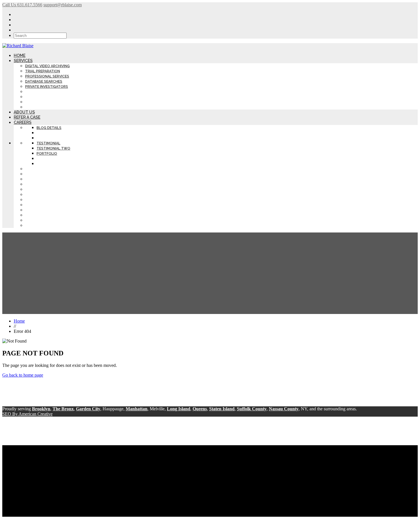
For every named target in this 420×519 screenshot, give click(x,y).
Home (19, 55)
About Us (24, 112)
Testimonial (48, 143)
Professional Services (47, 76)
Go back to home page (22, 375)
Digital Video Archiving (47, 66)
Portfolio (47, 154)
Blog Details (49, 128)
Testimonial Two (53, 148)
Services (23, 60)
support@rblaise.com (62, 4)
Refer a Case (27, 117)
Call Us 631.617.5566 (22, 4)
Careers (22, 122)
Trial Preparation (42, 71)
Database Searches (43, 81)
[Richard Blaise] (17, 45)
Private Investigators (46, 87)
